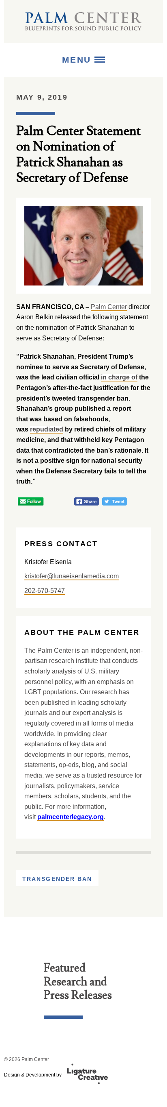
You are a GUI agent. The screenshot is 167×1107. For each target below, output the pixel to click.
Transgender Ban (57, 879)
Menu (78, 59)
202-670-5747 (44, 590)
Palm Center (109, 306)
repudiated (46, 429)
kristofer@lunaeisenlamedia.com (71, 576)
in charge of (119, 377)
